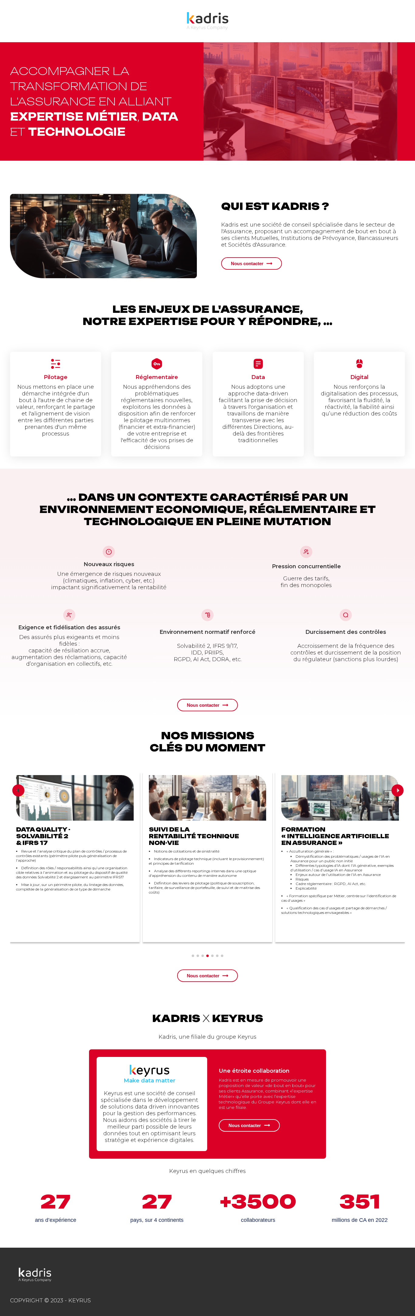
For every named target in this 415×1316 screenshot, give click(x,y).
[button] (22, 790)
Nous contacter (247, 263)
